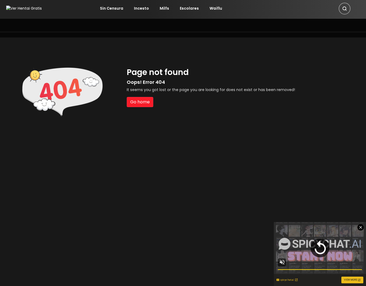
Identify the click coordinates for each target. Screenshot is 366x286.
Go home (140, 102)
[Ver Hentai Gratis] (24, 8)
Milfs (164, 8)
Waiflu (216, 8)
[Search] (344, 8)
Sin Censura (111, 8)
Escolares (189, 8)
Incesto (141, 8)
